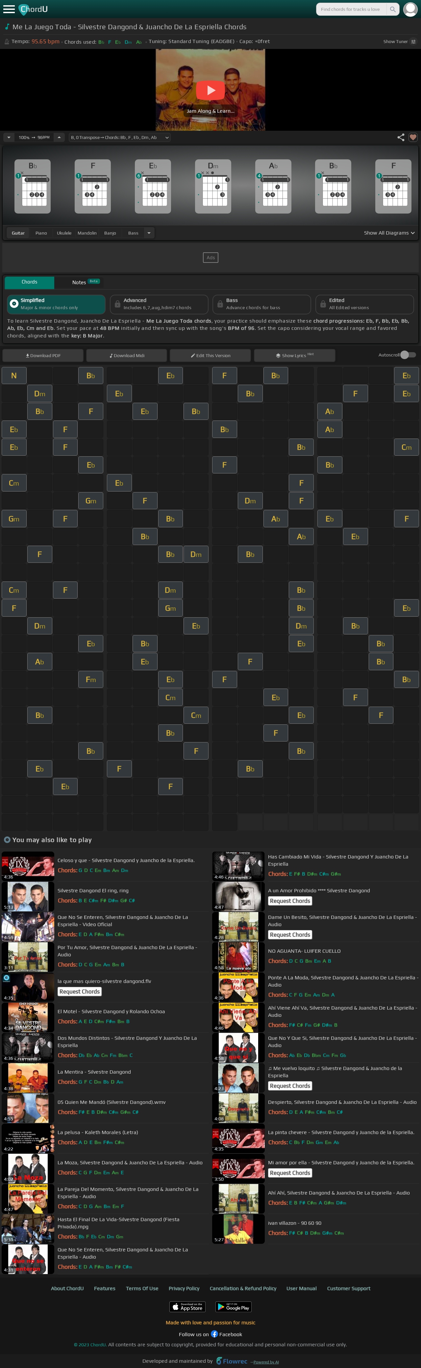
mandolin (87, 233)
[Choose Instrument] (149, 233)
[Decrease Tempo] (8, 137)
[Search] (392, 9)
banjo (110, 233)
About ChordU (67, 1288)
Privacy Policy (184, 1288)
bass (133, 233)
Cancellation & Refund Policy (243, 1288)
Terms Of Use (142, 1288)
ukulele (64, 233)
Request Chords (290, 901)
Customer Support (348, 1288)
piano (41, 233)
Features (104, 1288)
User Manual (301, 1288)
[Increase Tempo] (59, 137)
